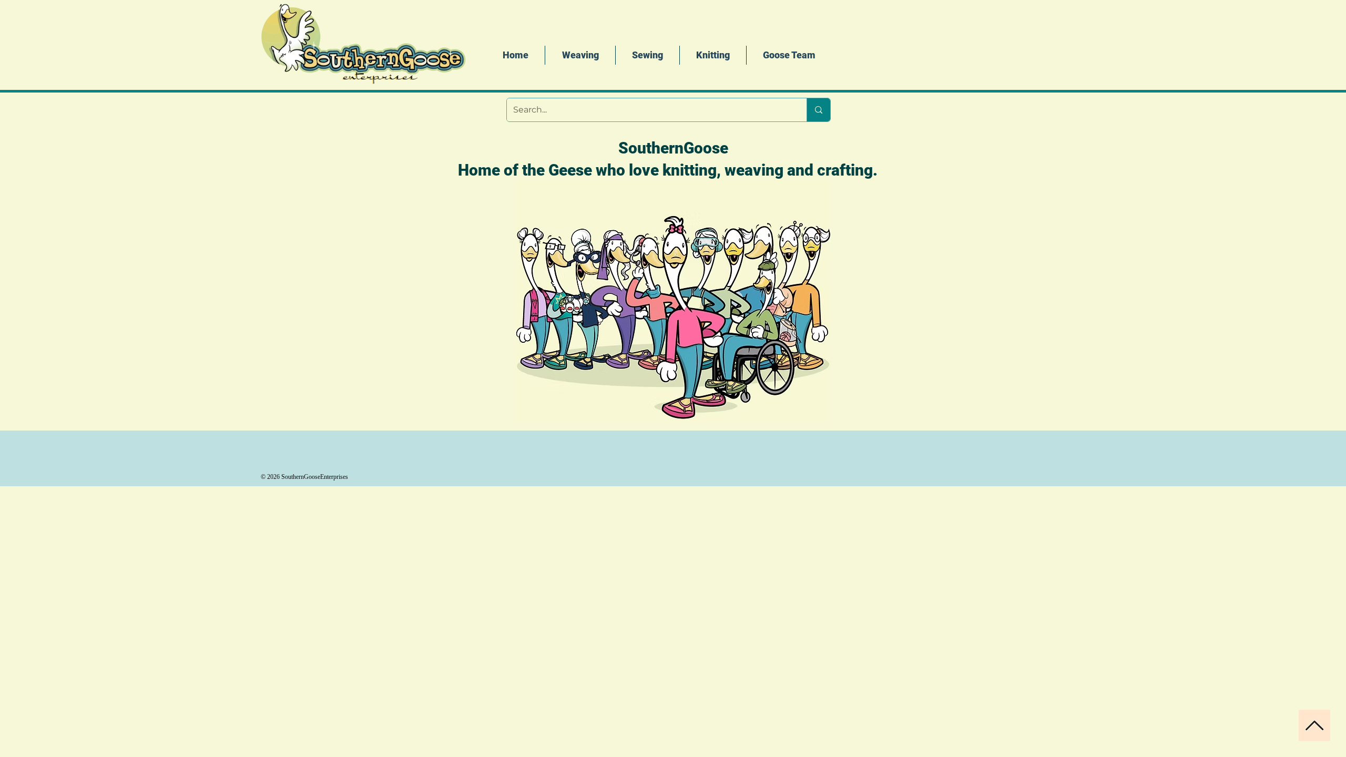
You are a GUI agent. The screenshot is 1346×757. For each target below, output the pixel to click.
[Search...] (818, 109)
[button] (713, 55)
